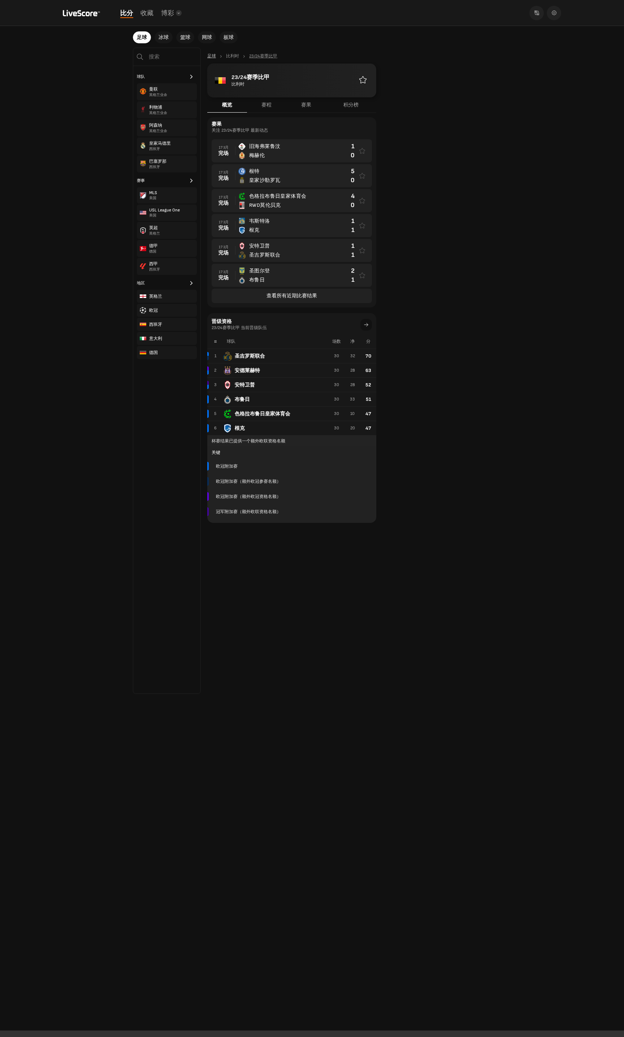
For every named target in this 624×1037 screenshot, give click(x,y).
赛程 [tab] (266, 105)
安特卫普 (245, 385)
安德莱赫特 (247, 370)
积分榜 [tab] (351, 105)
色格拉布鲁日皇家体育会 (262, 414)
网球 (207, 37)
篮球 (185, 37)
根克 (240, 428)
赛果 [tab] (306, 105)
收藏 (146, 13)
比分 (126, 13)
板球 (229, 37)
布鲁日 (242, 399)
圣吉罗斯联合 (250, 356)
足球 (142, 37)
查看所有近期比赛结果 (291, 296)
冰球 (164, 37)
